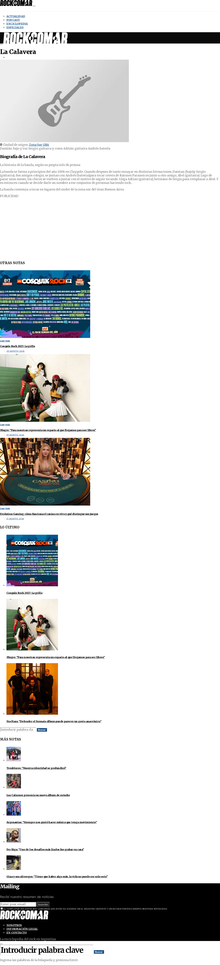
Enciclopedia (17, 23)
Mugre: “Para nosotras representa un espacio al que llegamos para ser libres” (48, 430)
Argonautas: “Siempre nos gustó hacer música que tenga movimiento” (51, 822)
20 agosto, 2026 (15, 351)
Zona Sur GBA (39, 145)
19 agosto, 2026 (15, 435)
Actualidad (15, 16)
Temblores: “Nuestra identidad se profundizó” (36, 768)
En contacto (16, 932)
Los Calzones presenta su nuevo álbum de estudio (38, 795)
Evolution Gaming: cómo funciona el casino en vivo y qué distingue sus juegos (49, 514)
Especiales (15, 27)
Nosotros (14, 925)
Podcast (13, 20)
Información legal (22, 929)
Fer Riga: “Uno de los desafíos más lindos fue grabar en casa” (45, 849)
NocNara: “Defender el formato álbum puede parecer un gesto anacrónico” (53, 721)
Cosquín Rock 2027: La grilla (17, 346)
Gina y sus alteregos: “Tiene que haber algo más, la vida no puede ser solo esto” (57, 876)
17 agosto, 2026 (15, 519)
